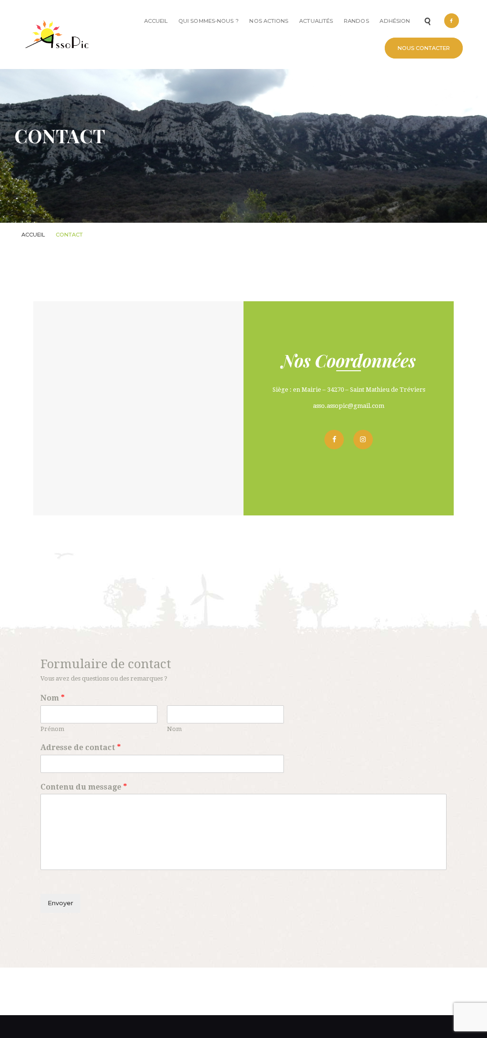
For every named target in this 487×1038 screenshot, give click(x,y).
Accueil (33, 234)
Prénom (52, 728)
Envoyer (60, 903)
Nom (52, 697)
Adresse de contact (80, 747)
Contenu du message (83, 786)
